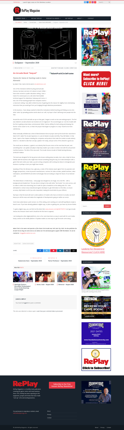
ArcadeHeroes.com (40, 84)
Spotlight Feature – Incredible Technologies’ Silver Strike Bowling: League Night (22, 287)
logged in (26, 303)
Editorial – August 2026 (66, 284)
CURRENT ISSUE (20, 18)
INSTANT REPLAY (36, 18)
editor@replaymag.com (20, 413)
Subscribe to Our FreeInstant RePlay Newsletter (62, 385)
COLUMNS (66, 68)
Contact (49, 418)
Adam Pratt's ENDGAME (57, 68)
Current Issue (73, 68)
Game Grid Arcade (28, 243)
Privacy (49, 414)
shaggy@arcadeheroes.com (27, 233)
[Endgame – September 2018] (45, 44)
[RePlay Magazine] (26, 10)
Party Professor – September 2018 (60, 261)
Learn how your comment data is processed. (49, 311)
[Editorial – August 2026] (67, 277)
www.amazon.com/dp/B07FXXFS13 (55, 209)
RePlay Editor (18, 68)
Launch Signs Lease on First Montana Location (37, 2)
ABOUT (79, 18)
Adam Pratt (17, 243)
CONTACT (91, 18)
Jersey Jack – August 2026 (45, 284)
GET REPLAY (69, 18)
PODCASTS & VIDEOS (52, 18)
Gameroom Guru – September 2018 (30, 261)
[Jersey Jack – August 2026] (45, 277)
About (48, 411)
